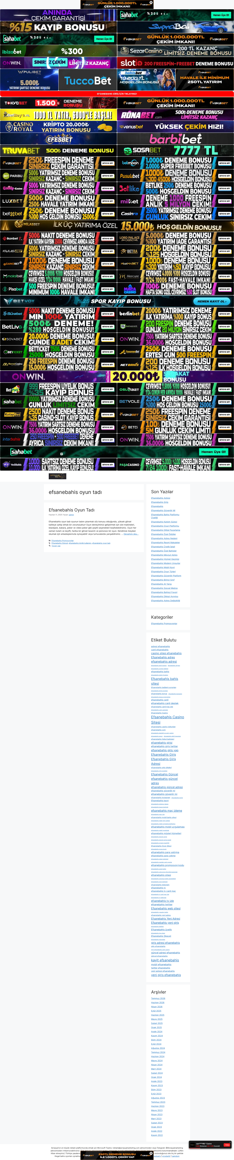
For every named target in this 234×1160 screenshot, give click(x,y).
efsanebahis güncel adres (164, 781)
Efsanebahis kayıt (160, 800)
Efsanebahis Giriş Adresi (163, 761)
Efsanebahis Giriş (159, 502)
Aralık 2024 (156, 1031)
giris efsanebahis (158, 946)
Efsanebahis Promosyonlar (63, 541)
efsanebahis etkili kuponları (172, 736)
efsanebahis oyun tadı (101, 543)
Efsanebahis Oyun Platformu (165, 526)
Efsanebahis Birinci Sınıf (163, 580)
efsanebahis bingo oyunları (159, 691)
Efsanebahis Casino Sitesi (167, 720)
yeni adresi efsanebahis (163, 971)
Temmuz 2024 (158, 1052)
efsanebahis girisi (161, 742)
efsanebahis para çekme (163, 855)
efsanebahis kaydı (177, 798)
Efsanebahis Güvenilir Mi (163, 510)
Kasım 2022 (157, 1135)
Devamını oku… (131, 534)
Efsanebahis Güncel (60, 543)
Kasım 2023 (157, 1085)
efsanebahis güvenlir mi (164, 794)
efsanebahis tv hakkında (158, 897)
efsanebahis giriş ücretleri (159, 771)
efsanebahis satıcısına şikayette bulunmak (164, 872)
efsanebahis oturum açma (159, 837)
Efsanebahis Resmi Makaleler (165, 542)
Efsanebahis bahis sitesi (164, 681)
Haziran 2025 (157, 1015)
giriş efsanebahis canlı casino (160, 949)
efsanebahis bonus (159, 694)
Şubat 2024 (157, 1073)
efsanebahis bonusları (175, 694)
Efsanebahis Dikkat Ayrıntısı (164, 596)
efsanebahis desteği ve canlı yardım (162, 733)
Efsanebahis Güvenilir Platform (166, 576)
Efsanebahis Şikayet (161, 936)
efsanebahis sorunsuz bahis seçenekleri (163, 879)
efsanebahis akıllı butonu (159, 665)
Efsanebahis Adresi (160, 498)
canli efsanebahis (159, 649)
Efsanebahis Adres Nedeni (164, 538)
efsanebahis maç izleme (166, 810)
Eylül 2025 (156, 1011)
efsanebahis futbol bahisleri (162, 739)
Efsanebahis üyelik (161, 929)
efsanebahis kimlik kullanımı (80, 543)
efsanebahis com (158, 730)
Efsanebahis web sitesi (165, 908)
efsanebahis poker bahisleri (159, 859)
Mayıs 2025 (156, 1019)
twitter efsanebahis (160, 968)
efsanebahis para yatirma (165, 852)
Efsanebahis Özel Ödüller (163, 534)
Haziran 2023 (157, 1106)
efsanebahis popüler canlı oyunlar (161, 862)
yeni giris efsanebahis (166, 975)
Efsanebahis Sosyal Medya (164, 588)
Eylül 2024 (156, 1044)
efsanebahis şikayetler (158, 939)
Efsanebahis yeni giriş (165, 922)
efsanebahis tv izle (162, 900)
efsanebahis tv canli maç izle (160, 894)
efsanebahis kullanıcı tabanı (159, 804)
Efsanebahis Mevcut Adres (164, 555)
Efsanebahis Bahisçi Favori (164, 592)
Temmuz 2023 (158, 1102)
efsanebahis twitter (161, 904)
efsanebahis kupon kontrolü (159, 807)
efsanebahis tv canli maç (163, 891)
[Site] (58, 163)
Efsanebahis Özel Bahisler (164, 551)
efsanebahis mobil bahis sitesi (163, 817)
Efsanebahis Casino (159, 713)
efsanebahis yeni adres (161, 915)
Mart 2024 (156, 1069)
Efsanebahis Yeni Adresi (165, 918)
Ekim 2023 (156, 1089)
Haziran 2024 (157, 1056)
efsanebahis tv (158, 887)
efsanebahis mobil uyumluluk (160, 830)
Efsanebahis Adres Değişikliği (165, 600)
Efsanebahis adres (163, 657)
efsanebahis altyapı (174, 665)
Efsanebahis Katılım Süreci (164, 522)
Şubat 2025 (157, 1023)
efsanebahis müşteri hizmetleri (166, 833)
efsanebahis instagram (160, 797)
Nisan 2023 (156, 1114)
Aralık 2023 (156, 1081)
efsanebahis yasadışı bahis (159, 912)
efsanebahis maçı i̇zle (158, 814)
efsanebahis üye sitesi (158, 933)
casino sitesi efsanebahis (166, 653)
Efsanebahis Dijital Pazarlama (165, 530)
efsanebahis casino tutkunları (163, 727)
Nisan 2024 (156, 1065)
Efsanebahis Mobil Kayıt (163, 567)
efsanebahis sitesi (161, 875)
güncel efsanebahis (159, 956)
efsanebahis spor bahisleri (159, 882)
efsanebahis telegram (160, 885)
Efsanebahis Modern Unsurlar (165, 563)
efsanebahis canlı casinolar (159, 710)
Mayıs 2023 (157, 1110)
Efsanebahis (157, 506)
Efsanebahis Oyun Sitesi (161, 846)
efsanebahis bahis (160, 671)
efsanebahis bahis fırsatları (159, 675)
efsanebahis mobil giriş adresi (160, 820)
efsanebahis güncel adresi (167, 787)
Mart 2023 (156, 1118)
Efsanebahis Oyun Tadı (71, 509)
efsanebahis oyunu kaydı (158, 849)
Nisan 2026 (156, 1006)
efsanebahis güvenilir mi (163, 790)
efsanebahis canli (159, 700)
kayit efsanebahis (165, 960)
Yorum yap (56, 546)
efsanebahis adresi (164, 661)
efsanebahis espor (157, 736)
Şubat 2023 (157, 1123)
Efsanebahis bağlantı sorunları (163, 687)
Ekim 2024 (156, 1040)
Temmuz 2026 (158, 998)
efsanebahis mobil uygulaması (168, 826)
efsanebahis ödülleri (157, 926)
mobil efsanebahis (161, 964)
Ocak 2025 (156, 1027)
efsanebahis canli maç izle (162, 707)
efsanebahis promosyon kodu (167, 865)
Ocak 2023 (156, 1127)
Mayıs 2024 (157, 1060)
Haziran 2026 (157, 1002)
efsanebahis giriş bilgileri (161, 767)
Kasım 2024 (157, 1036)
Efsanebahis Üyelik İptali (163, 546)
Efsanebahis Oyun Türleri (163, 571)
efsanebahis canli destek (165, 703)
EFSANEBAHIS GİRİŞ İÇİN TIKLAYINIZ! (117, 94)
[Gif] (117, 226)
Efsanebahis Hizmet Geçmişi (165, 559)
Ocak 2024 (156, 1077)
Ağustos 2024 (158, 1048)
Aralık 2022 (156, 1131)
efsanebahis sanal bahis (158, 869)
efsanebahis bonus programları (160, 697)
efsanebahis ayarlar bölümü (159, 669)
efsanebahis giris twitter (164, 746)
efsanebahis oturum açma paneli (161, 840)
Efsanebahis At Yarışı (161, 584)
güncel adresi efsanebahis (165, 952)
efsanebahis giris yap (164, 750)
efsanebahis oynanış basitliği (160, 843)
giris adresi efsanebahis (165, 942)
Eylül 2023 (156, 1094)
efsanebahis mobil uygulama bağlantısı (163, 824)
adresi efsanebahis (160, 646)
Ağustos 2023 (158, 1098)
